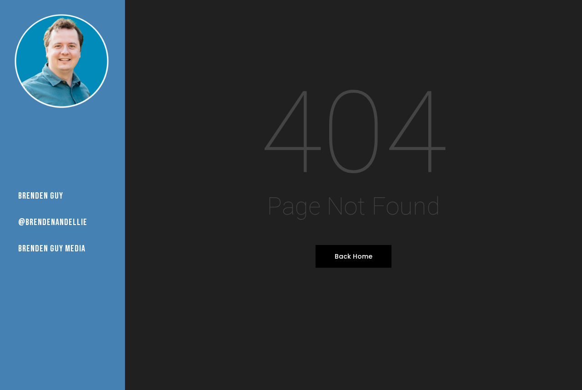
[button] (565, 5)
